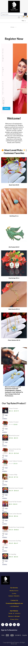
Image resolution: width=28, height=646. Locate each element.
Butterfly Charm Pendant (16, 488)
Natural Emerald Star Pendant (15, 449)
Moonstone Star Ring (15, 540)
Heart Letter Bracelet (15, 513)
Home (12, 27)
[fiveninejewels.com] (14, 6)
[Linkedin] (14, 624)
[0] (26, 17)
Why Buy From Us (14, 590)
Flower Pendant (13, 408)
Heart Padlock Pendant (15, 461)
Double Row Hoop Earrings (16, 527)
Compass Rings (13, 474)
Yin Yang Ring (12, 554)
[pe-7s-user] (19, 18)
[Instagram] (10, 624)
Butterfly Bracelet (14, 435)
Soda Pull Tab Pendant (15, 501)
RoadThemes (15, 642)
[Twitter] (6, 624)
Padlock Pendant (13, 422)
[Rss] (18, 624)
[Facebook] (2, 624)
